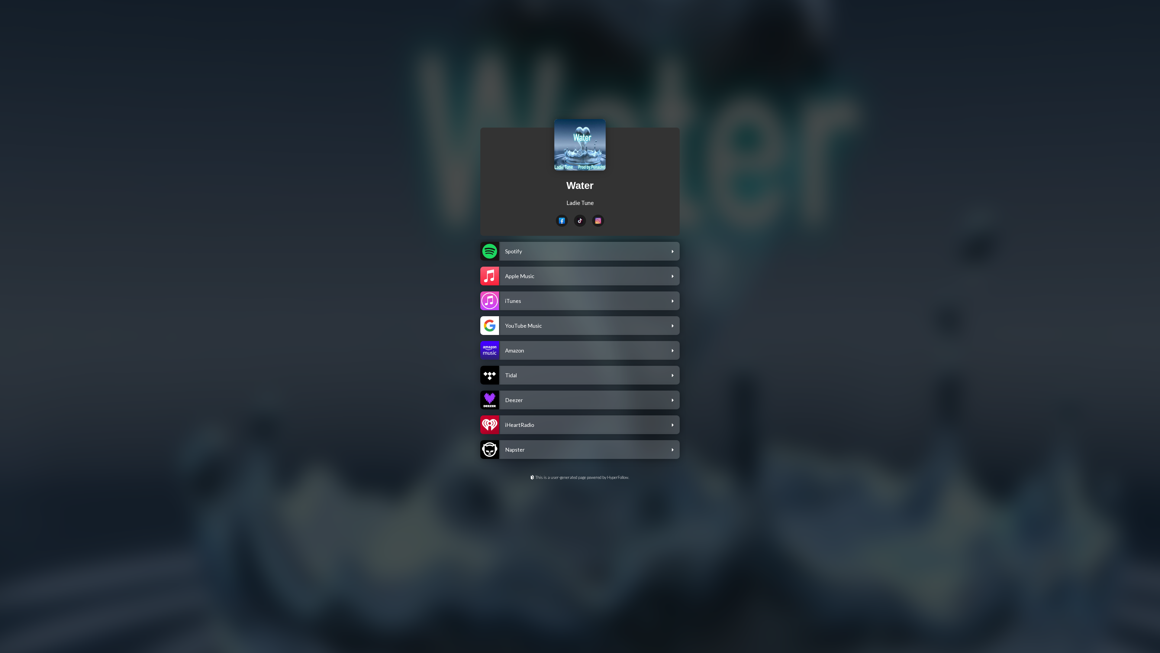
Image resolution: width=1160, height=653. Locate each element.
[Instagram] (598, 221)
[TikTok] (580, 221)
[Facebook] (562, 221)
